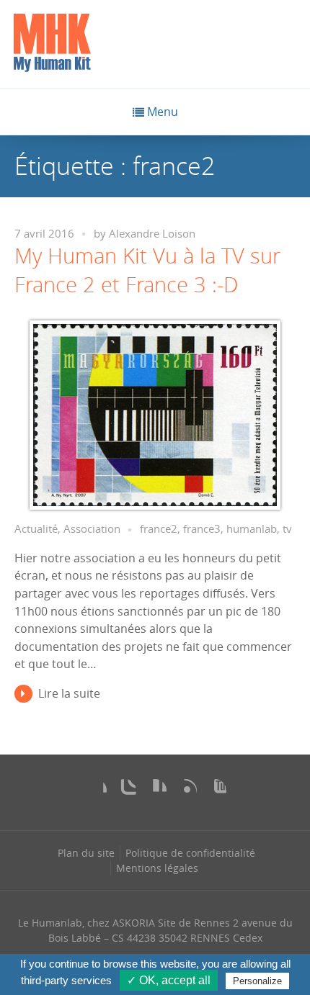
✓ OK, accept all (169, 980)
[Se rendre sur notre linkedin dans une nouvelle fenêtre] (155, 790)
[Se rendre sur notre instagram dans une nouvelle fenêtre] (124, 790)
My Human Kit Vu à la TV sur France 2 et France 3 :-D (147, 270)
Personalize (257, 981)
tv (287, 529)
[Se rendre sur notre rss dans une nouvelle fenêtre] (185, 790)
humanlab (251, 529)
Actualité (36, 529)
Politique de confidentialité (190, 853)
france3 (202, 529)
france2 (158, 529)
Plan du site (86, 853)
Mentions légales (157, 868)
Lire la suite (69, 693)
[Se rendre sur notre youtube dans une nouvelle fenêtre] (214, 790)
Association (91, 529)
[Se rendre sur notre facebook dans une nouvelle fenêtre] (95, 790)
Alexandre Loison (152, 233)
